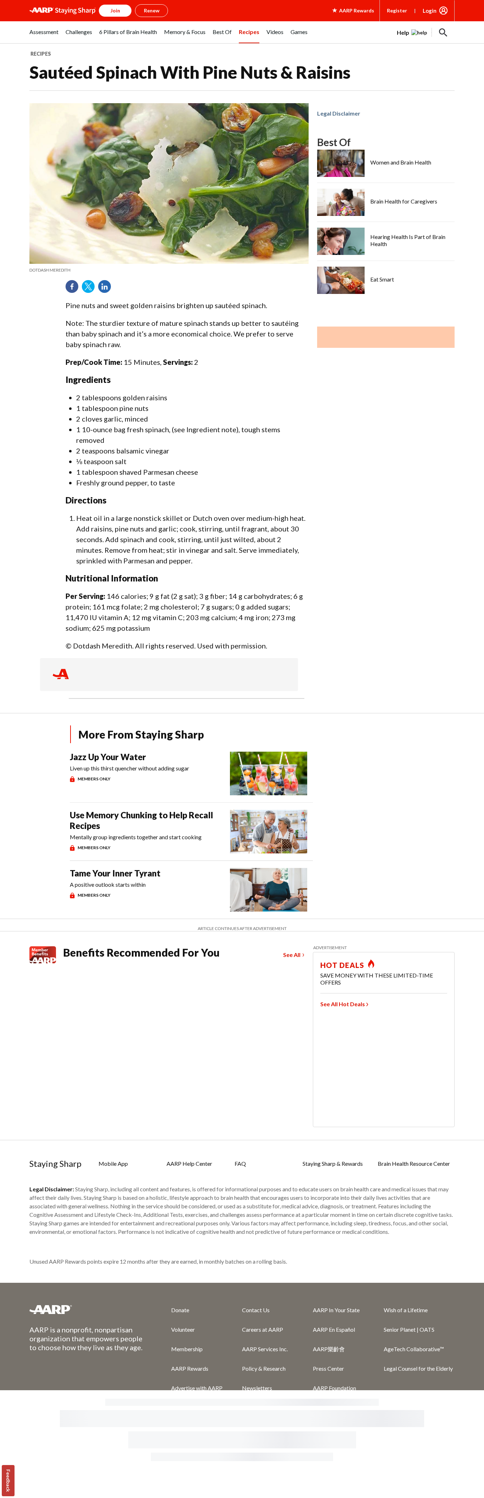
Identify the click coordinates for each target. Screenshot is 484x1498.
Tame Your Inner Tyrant (115, 873)
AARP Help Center (189, 1163)
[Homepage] (62, 10)
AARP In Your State (336, 1310)
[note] (169, 270)
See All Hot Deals (342, 1004)
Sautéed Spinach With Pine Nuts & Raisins (189, 72)
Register (397, 10)
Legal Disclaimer (338, 113)
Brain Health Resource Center (414, 1163)
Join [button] (115, 10)
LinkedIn (107, 289)
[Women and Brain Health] (341, 163)
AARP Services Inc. (265, 1349)
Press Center (328, 1368)
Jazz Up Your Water (108, 757)
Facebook (74, 289)
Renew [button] (151, 10)
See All (291, 954)
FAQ (240, 1163)
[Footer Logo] (86, 1309)
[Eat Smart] (341, 280)
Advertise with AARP (197, 1388)
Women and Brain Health (400, 162)
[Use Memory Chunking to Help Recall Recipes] (268, 831)
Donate (180, 1310)
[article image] (412, 32)
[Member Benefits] (46, 955)
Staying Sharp (55, 1163)
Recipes (40, 54)
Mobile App (113, 1163)
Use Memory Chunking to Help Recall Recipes (141, 820)
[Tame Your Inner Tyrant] (268, 890)
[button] (443, 32)
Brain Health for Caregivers (403, 201)
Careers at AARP (262, 1329)
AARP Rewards (189, 1368)
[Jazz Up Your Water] (268, 773)
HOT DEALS (342, 965)
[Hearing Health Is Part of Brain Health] (341, 241)
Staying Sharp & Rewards (333, 1163)
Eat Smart (382, 279)
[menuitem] (43, 35)
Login (430, 10)
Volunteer (183, 1329)
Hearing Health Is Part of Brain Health (407, 240)
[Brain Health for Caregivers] (341, 202)
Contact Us (256, 1310)
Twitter (91, 289)
